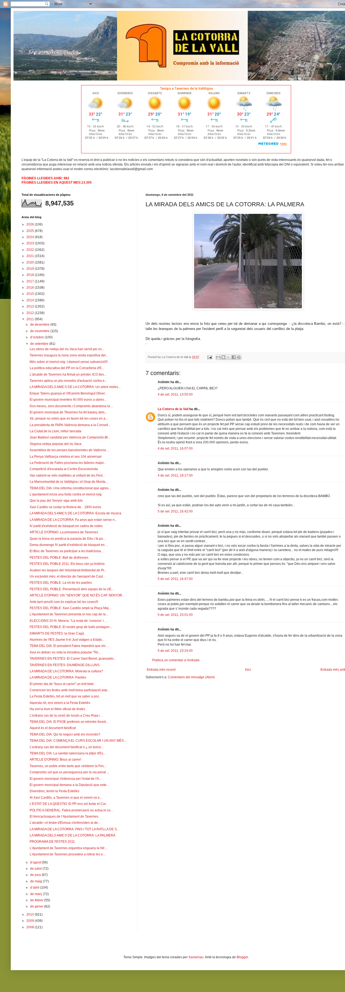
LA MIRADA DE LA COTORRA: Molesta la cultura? (66, 671)
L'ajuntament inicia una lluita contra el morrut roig (66, 494)
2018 (30, 275)
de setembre (39, 344)
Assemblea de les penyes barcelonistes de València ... (69, 450)
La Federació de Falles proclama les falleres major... (68, 463)
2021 (30, 256)
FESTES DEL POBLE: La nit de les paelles (61, 583)
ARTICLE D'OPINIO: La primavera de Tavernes (64, 532)
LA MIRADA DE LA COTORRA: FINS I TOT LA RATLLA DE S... (74, 829)
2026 (30, 224)
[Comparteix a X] (228, 357)
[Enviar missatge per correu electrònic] (209, 357)
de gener (37, 906)
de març (36, 894)
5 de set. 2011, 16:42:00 (175, 511)
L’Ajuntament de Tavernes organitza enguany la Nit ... (69, 848)
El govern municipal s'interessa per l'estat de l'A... (65, 779)
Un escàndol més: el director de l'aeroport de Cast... (67, 576)
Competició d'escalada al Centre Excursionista (64, 469)
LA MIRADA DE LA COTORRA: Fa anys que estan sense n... (73, 520)
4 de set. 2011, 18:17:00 (175, 475)
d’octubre (37, 337)
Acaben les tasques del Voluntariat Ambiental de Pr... (68, 570)
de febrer (37, 900)
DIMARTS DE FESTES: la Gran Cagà (57, 633)
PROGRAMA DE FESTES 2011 (52, 841)
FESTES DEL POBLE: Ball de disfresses (59, 557)
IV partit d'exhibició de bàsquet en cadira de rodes (66, 526)
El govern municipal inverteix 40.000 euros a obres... (68, 399)
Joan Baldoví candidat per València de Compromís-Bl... (70, 437)
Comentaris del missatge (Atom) (191, 677)
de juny (36, 875)
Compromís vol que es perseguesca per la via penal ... (69, 772)
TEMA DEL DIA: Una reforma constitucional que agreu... (70, 488)
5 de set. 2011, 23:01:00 (175, 615)
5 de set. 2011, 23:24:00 (175, 651)
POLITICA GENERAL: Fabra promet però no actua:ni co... (71, 810)
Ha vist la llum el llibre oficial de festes (57, 709)
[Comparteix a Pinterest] (239, 357)
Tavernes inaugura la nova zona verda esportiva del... (69, 355)
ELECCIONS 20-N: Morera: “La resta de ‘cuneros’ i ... (68, 621)
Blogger (242, 957)
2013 (30, 306)
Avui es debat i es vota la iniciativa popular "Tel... (65, 652)
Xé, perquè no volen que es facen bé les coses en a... (69, 418)
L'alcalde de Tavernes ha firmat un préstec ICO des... (68, 374)
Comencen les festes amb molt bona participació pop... (70, 690)
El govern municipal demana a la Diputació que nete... (69, 785)
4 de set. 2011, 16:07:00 (175, 448)
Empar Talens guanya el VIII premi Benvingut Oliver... (68, 393)
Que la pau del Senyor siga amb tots (56, 500)
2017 (30, 281)
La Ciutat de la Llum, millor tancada (55, 431)
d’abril (35, 887)
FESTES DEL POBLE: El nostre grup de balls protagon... (71, 627)
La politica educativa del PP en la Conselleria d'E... (67, 368)
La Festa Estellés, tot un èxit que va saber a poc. (65, 696)
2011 (30, 319)
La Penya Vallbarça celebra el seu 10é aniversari (66, 456)
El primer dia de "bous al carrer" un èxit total (62, 684)
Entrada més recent (161, 670)
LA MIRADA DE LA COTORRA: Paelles (58, 677)
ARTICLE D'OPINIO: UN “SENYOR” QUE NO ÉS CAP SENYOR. (76, 595)
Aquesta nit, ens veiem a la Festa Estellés (60, 703)
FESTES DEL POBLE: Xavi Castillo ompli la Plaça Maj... (70, 608)
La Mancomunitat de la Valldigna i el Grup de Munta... (69, 482)
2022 (30, 250)
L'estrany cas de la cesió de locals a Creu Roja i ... (66, 715)
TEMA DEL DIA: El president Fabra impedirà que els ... (69, 646)
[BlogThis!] (223, 357)
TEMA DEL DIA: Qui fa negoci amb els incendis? (65, 734)
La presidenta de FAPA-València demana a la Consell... (70, 425)
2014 (30, 300)
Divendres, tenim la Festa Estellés (54, 791)
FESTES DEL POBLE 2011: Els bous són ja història (67, 564)
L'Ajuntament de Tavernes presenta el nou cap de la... (69, 614)
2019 (30, 269)
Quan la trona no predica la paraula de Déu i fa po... (67, 539)
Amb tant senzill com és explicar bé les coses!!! (64, 602)
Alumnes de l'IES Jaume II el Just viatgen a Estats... (67, 640)
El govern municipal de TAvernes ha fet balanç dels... (68, 412)
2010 (30, 914)
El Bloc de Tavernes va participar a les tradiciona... (66, 551)
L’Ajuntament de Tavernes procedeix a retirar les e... (67, 854)
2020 (30, 262)
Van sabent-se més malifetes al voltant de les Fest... (67, 475)
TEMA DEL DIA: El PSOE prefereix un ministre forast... (69, 722)
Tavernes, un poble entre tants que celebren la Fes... (68, 766)
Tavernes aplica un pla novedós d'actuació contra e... (68, 381)
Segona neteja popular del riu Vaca (55, 444)
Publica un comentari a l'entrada (175, 660)
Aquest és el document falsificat (53, 728)
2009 (30, 921)
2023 (30, 243)
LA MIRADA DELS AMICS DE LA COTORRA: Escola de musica (75, 513)
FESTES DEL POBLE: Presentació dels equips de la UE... (72, 589)
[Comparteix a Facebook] (233, 357)
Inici (248, 670)
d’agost (36, 862)
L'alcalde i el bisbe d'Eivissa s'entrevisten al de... (65, 823)
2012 (30, 313)
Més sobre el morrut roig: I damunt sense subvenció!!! (69, 362)
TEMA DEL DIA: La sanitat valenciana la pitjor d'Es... (68, 753)
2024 (30, 237)
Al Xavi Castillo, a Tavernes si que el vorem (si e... (66, 797)
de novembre (40, 331)
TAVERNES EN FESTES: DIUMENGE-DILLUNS (64, 665)
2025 (30, 231)
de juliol (36, 868)
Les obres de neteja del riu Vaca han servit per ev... (67, 349)
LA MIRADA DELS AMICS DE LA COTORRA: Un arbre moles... (75, 387)
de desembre (40, 324)
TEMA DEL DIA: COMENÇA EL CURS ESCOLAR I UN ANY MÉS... (78, 741)
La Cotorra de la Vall (173, 409)
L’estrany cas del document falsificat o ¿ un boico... (67, 747)
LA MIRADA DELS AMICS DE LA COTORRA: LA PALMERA (72, 835)
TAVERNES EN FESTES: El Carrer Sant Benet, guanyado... (73, 658)
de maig (36, 881)
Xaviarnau (195, 957)
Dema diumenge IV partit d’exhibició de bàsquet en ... (69, 545)
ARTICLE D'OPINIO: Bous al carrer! (55, 759)
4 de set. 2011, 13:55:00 (175, 394)
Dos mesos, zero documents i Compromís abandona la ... (71, 406)
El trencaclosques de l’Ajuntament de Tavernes (64, 816)
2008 (30, 927)
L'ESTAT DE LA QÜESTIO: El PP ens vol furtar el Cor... (69, 804)
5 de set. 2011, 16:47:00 (175, 579)
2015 (30, 294)
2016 (30, 287)
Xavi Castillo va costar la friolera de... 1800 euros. (66, 507)
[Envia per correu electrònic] (218, 357)
